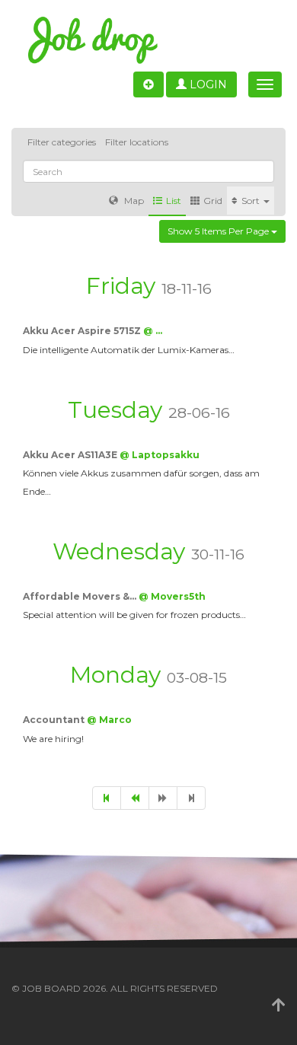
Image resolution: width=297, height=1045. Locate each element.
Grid (212, 200)
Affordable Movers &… (81, 596)
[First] (106, 798)
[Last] (191, 798)
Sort (251, 200)
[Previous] (134, 798)
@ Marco (109, 719)
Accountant (55, 719)
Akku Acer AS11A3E (71, 454)
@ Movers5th (172, 596)
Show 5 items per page (219, 231)
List (173, 200)
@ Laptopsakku (160, 454)
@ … (152, 330)
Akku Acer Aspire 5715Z (83, 330)
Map (133, 200)
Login (207, 84)
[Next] (162, 798)
